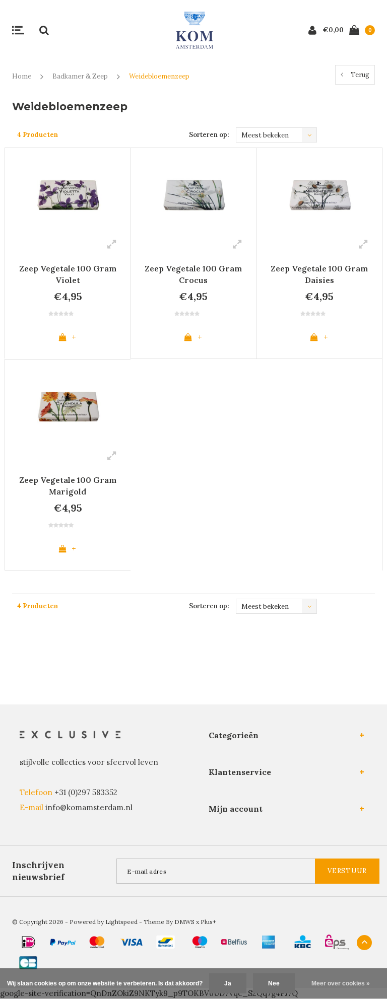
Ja (227, 983)
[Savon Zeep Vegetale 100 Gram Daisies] (319, 194)
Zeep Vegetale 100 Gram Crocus (193, 274)
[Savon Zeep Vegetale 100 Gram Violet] (68, 194)
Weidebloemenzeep (159, 76)
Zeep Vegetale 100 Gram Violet (67, 274)
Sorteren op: (209, 134)
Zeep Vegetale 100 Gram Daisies (319, 274)
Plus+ (208, 921)
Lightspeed (121, 921)
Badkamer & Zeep (80, 76)
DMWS (184, 921)
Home (21, 76)
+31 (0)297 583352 (85, 792)
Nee (274, 983)
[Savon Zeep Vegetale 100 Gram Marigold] (68, 405)
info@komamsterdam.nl (89, 807)
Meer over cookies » (340, 983)
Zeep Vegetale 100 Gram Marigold (67, 485)
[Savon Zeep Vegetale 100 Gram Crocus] (194, 194)
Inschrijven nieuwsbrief (38, 871)
